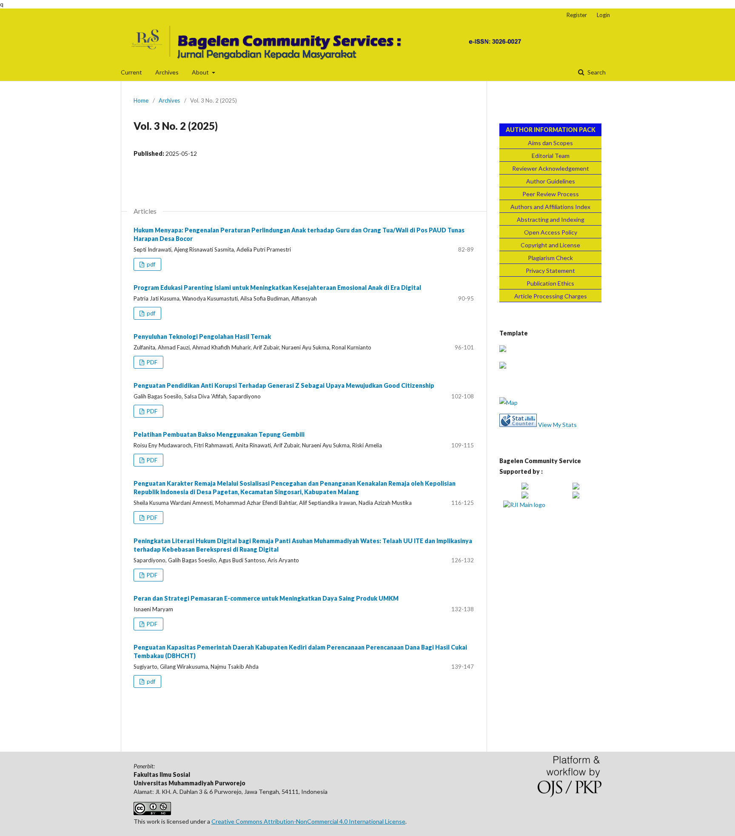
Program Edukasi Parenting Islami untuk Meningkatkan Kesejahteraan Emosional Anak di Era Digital (277, 287)
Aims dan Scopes (550, 142)
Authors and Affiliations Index (550, 206)
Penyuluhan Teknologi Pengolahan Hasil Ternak (202, 336)
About (201, 72)
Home (141, 100)
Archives (167, 72)
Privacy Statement (550, 270)
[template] (502, 349)
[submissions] (502, 366)
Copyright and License (550, 245)
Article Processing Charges (550, 296)
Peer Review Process (550, 194)
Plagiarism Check (550, 257)
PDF (151, 362)
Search (596, 72)
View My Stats (557, 424)
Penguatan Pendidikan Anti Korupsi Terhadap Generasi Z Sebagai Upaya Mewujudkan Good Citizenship (284, 385)
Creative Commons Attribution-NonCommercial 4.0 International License (308, 821)
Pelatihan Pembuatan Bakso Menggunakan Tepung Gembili (219, 434)
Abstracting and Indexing (550, 219)
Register (577, 14)
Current (131, 72)
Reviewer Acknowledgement (550, 168)
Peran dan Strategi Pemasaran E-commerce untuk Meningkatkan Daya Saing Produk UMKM (266, 598)
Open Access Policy (550, 232)
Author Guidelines (550, 181)
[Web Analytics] (518, 424)
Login (603, 14)
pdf (150, 264)
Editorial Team (551, 155)
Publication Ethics (550, 283)
